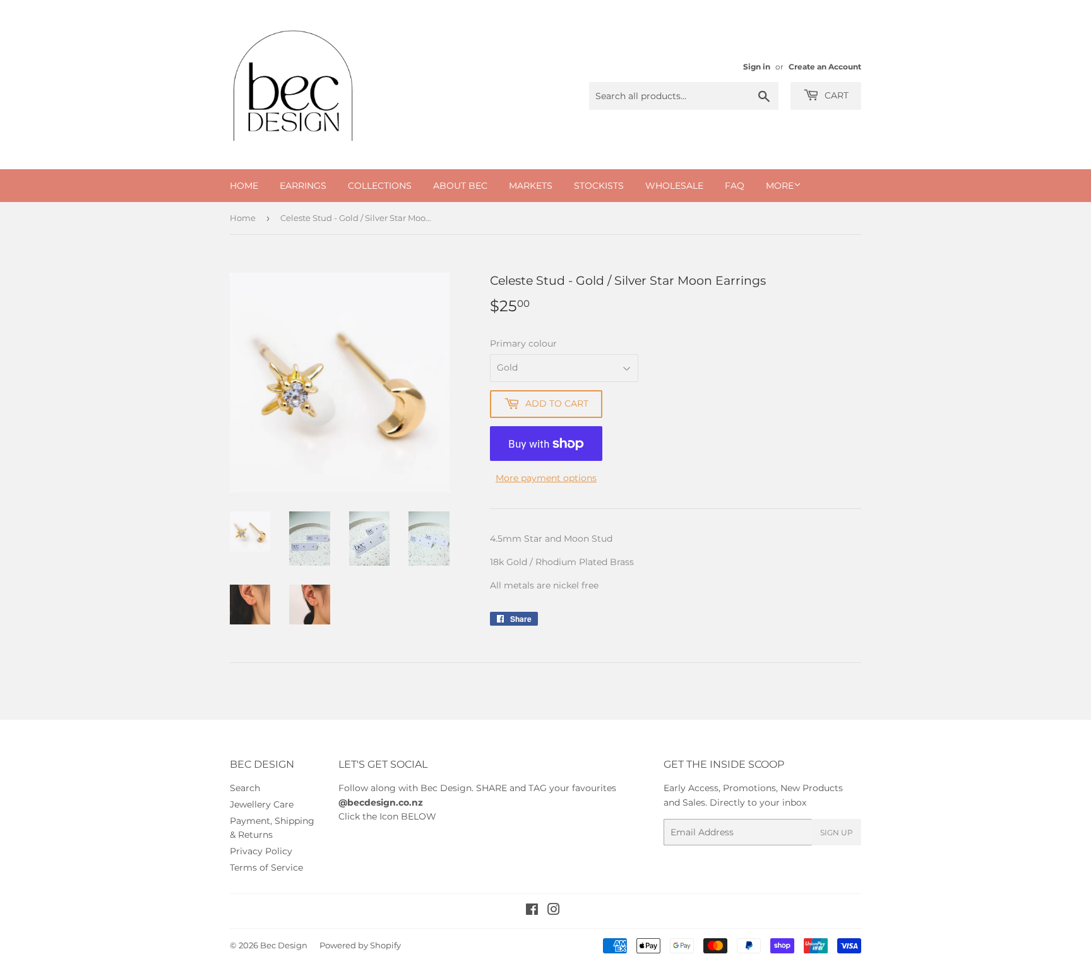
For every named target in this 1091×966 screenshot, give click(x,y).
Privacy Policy (261, 851)
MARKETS (530, 185)
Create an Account (825, 66)
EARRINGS (303, 185)
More (780, 185)
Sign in (756, 66)
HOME (244, 185)
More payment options (546, 478)
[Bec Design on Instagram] (553, 911)
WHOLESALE (674, 185)
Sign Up (836, 832)
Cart (835, 95)
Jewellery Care (262, 804)
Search (245, 788)
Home (243, 218)
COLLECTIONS (380, 185)
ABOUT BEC (460, 185)
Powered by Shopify (360, 945)
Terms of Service (266, 867)
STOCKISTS (599, 185)
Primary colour (523, 343)
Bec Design (283, 945)
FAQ (734, 185)
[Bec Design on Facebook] (532, 911)
